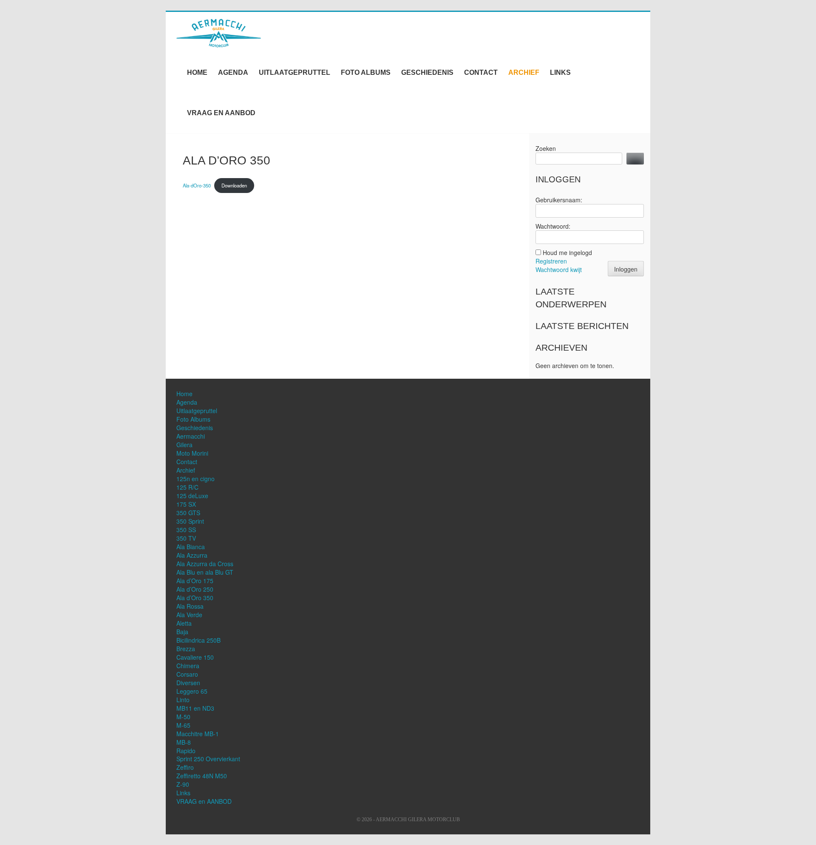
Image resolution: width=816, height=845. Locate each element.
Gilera (184, 444)
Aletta (184, 623)
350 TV (186, 538)
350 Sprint (190, 521)
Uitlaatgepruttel (294, 72)
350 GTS (188, 512)
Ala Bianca (190, 546)
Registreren (551, 261)
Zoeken (546, 148)
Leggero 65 (191, 691)
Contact (481, 72)
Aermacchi (190, 436)
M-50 (183, 716)
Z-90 (182, 784)
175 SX (186, 504)
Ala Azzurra (191, 555)
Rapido (186, 750)
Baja (182, 631)
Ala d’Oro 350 (194, 597)
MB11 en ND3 (195, 708)
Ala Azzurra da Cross (204, 563)
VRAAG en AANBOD (221, 112)
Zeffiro (185, 767)
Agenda (233, 72)
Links (560, 72)
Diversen (188, 682)
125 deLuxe (192, 495)
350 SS (186, 529)
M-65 (183, 725)
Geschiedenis (427, 72)
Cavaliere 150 (195, 657)
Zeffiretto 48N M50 (201, 775)
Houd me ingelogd (567, 252)
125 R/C (187, 487)
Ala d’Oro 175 (194, 580)
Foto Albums (366, 72)
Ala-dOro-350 (197, 185)
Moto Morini (192, 453)
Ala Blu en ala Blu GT (204, 572)
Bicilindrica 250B (198, 640)
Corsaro (187, 674)
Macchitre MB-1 (197, 733)
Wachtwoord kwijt (559, 269)
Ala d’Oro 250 (194, 589)
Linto (183, 699)
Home (197, 72)
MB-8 (183, 742)
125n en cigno (195, 478)
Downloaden (234, 185)
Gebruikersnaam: (559, 200)
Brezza (185, 648)
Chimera (187, 665)
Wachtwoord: (553, 226)
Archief (523, 72)
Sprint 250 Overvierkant (208, 758)
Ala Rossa (190, 606)
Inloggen (626, 269)
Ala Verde (189, 614)
